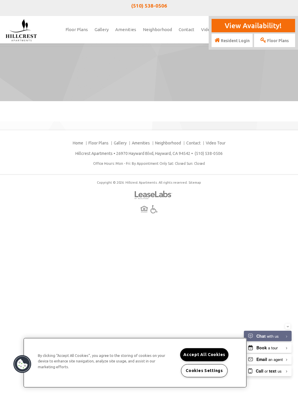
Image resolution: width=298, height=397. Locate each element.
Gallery (102, 29)
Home (78, 143)
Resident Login (235, 40)
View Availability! (253, 26)
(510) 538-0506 (149, 5)
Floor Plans (76, 29)
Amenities (125, 29)
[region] (135, 363)
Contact (186, 29)
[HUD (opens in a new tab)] (145, 209)
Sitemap (195, 182)
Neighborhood (157, 29)
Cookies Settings (204, 370)
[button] (22, 364)
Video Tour (216, 143)
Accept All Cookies (204, 354)
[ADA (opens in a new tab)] (154, 209)
